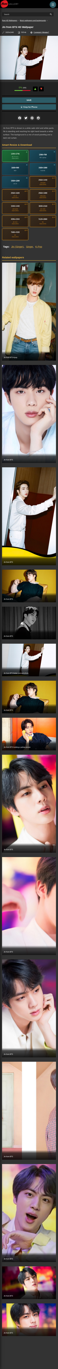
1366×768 (43, 155)
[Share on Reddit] (38, 118)
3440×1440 (15, 206)
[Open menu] (53, 4)
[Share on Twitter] (25, 118)
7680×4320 (15, 232)
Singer (29, 246)
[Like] (35, 89)
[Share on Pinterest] (32, 118)
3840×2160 (43, 206)
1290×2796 (15, 154)
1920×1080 (43, 168)
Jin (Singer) (17, 246)
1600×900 (15, 168)
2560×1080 (43, 193)
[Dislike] (41, 89)
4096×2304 (15, 219)
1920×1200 (15, 181)
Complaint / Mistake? (41, 32)
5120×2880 (43, 219)
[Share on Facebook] (19, 118)
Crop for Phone (30, 107)
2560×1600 (15, 193)
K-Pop (38, 246)
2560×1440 (43, 180)
